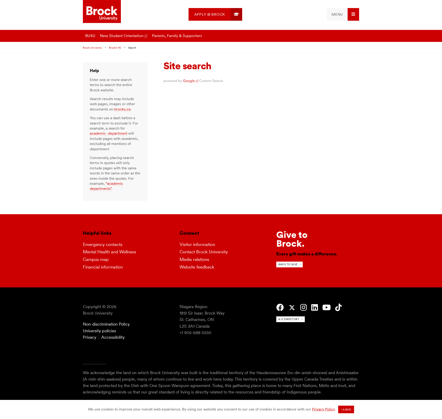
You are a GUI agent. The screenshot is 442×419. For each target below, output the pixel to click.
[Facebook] (280, 307)
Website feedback (197, 267)
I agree (346, 409)
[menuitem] (215, 14)
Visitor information (197, 244)
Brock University (92, 47)
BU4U (90, 35)
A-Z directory (288, 319)
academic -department (108, 133)
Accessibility (113, 337)
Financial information (103, 267)
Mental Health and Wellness (109, 251)
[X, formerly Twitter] (292, 307)
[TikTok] (338, 307)
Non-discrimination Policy (106, 324)
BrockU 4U (115, 47)
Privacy (89, 337)
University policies (99, 330)
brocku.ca (122, 109)
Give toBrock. (292, 239)
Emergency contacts (102, 244)
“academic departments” (106, 186)
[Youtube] (326, 307)
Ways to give (287, 264)
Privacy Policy (323, 409)
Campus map (96, 259)
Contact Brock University (204, 251)
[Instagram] (303, 307)
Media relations (194, 259)
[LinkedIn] (314, 307)
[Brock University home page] (102, 12)
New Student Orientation (121, 35)
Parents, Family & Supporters (177, 35)
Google (189, 80)
